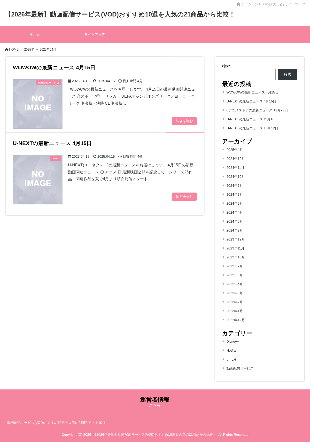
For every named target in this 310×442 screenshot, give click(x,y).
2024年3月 (234, 221)
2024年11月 (235, 168)
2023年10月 (235, 257)
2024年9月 (234, 185)
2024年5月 (234, 203)
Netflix (231, 350)
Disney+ (232, 341)
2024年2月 (234, 230)
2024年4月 (234, 212)
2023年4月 (234, 284)
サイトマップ (294, 4)
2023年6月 (234, 275)
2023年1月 (234, 311)
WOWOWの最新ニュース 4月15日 (252, 92)
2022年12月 (235, 320)
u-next (231, 359)
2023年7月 (234, 266)
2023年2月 (234, 302)
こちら (155, 405)
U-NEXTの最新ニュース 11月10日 (252, 119)
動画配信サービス (240, 368)
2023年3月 (234, 293)
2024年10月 (235, 176)
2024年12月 (235, 159)
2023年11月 (235, 248)
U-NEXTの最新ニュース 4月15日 (251, 101)
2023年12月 (235, 239)
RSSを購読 (268, 4)
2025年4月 (234, 150)
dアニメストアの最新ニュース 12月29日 (257, 110)
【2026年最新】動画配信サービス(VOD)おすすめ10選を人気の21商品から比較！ (120, 14)
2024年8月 (234, 194)
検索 (226, 66)
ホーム (245, 4)
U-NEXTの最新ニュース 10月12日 (252, 128)
